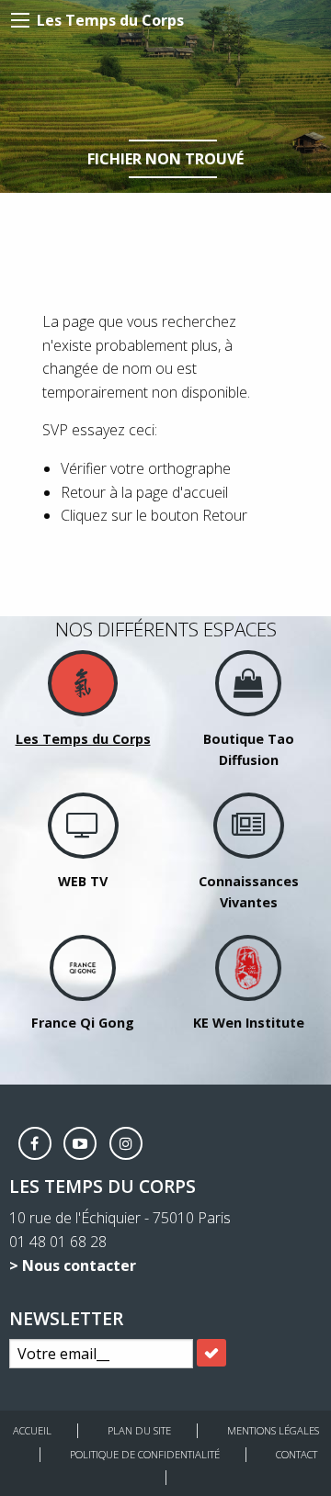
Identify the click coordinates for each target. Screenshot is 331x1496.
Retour (224, 515)
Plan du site (139, 1430)
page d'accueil (182, 492)
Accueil (32, 1430)
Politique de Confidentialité (145, 1454)
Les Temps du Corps (110, 20)
